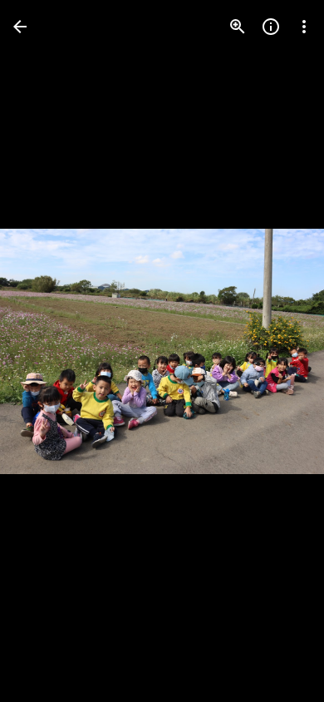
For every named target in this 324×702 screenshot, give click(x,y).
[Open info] (270, 26)
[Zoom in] (237, 26)
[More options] (304, 26)
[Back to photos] (20, 27)
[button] (46, 351)
